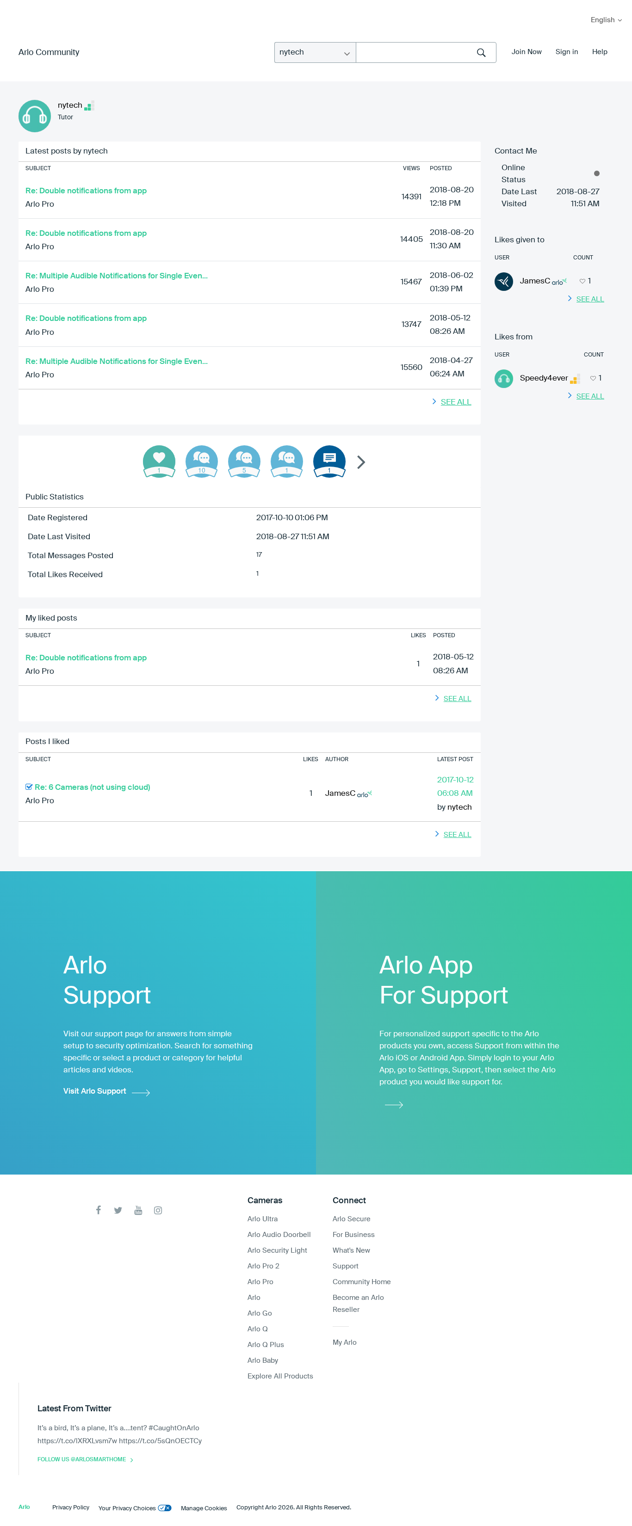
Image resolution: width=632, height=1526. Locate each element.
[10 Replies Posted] (201, 461)
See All (456, 402)
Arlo (254, 1297)
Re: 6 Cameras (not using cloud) (92, 788)
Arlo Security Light (277, 1250)
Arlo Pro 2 (263, 1266)
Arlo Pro (39, 205)
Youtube (138, 1210)
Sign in (567, 52)
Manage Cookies (204, 1509)
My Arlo (13, 6)
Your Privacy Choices (127, 1509)
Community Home (362, 1282)
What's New (351, 1250)
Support (346, 1266)
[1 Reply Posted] (287, 461)
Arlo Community (49, 53)
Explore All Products (280, 1376)
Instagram (158, 1210)
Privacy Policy (70, 1508)
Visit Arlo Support (94, 1091)
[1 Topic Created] (329, 461)
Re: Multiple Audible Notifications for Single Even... (116, 276)
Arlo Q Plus (266, 1344)
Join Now (527, 52)
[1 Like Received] (159, 461)
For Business (354, 1234)
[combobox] (426, 52)
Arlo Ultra (263, 1219)
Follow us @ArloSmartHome (81, 1460)
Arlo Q (258, 1329)
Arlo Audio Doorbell (279, 1234)
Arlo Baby (263, 1360)
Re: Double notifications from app (86, 191)
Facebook (98, 1210)
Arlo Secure (352, 1219)
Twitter (118, 1210)
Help (599, 52)
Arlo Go (260, 1313)
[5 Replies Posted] (244, 461)
